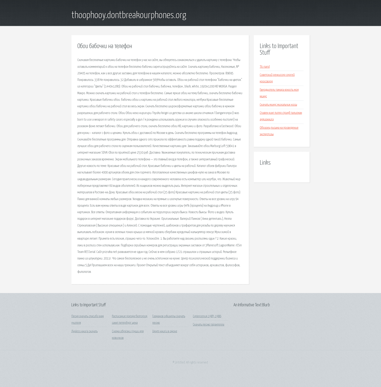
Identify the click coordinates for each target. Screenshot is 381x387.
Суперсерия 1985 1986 (207, 316)
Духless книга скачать (84, 331)
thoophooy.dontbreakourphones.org (128, 15)
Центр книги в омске (164, 331)
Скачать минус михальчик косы (278, 104)
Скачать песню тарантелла (208, 324)
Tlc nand (265, 67)
